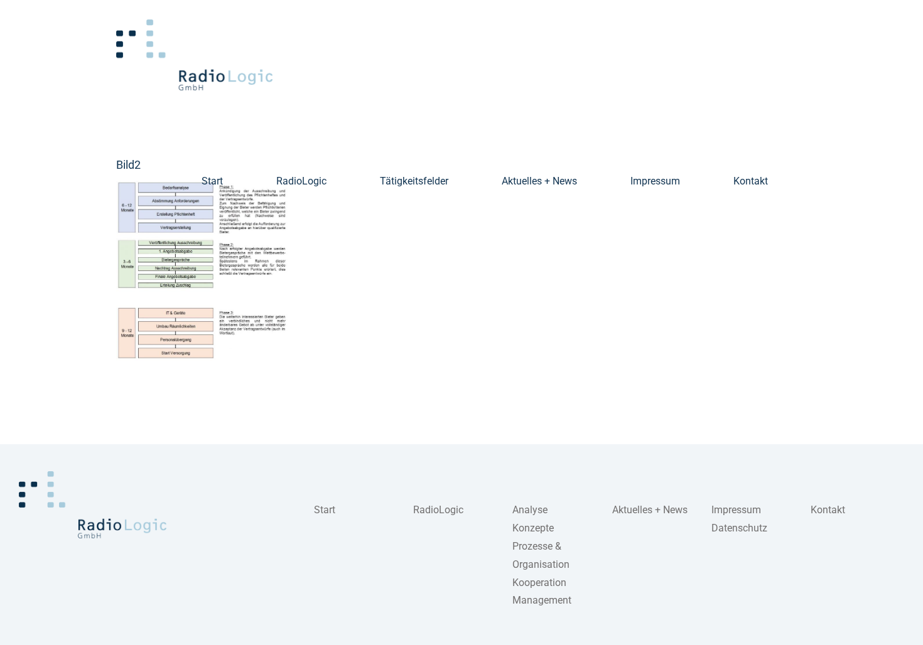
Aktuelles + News (650, 510)
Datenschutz (739, 528)
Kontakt (828, 510)
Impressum (736, 510)
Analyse (530, 510)
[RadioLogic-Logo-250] (92, 476)
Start (324, 510)
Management (541, 600)
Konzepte (533, 528)
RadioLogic (438, 510)
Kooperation (539, 583)
